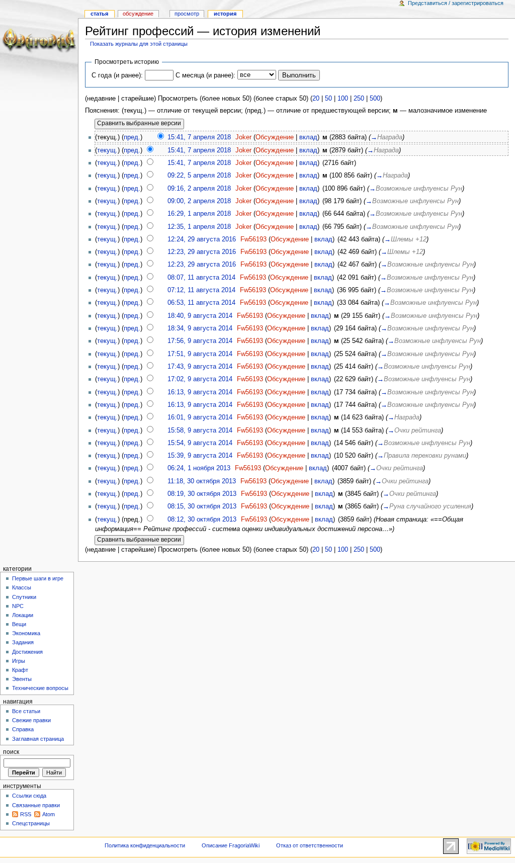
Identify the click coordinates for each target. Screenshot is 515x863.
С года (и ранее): (117, 75)
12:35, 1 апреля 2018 (199, 226)
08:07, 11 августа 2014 (201, 277)
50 (328, 98)
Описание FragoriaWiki (231, 845)
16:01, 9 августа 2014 (199, 417)
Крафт (20, 670)
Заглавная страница (38, 739)
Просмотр (187, 14)
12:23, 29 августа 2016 (201, 251)
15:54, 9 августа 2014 (199, 443)
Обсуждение (274, 137)
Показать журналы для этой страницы (139, 44)
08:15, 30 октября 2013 (201, 506)
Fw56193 (253, 239)
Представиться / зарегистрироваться (455, 3)
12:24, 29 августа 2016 (201, 239)
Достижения (27, 652)
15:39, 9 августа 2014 (199, 455)
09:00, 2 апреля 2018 (199, 201)
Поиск (11, 752)
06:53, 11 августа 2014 (201, 302)
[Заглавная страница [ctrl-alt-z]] (39, 39)
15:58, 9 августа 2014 (199, 430)
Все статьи (26, 711)
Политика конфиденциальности (145, 845)
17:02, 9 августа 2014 (199, 379)
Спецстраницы (31, 823)
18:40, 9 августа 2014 (199, 315)
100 (342, 98)
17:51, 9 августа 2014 (199, 354)
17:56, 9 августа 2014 (199, 340)
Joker (243, 137)
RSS (25, 814)
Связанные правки (36, 805)
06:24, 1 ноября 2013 (198, 468)
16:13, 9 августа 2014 (199, 392)
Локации (22, 615)
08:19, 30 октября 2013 (201, 493)
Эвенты (22, 679)
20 (315, 98)
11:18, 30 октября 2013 (201, 481)
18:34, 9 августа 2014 (199, 328)
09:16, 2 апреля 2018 (199, 188)
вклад (308, 137)
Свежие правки (31, 720)
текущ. (107, 150)
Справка (23, 729)
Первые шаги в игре (37, 578)
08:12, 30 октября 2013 (201, 519)
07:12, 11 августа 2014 (201, 290)
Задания (23, 642)
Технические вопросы (40, 688)
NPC (18, 606)
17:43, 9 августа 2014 (199, 366)
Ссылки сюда (29, 796)
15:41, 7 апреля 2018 (199, 137)
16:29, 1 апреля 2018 (199, 213)
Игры (18, 661)
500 (375, 98)
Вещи (19, 624)
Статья (99, 14)
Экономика (26, 633)
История (225, 14)
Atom (48, 814)
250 (359, 98)
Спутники (24, 597)
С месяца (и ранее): (205, 75)
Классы (21, 587)
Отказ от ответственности (309, 845)
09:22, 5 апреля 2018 (199, 175)
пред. (132, 137)
